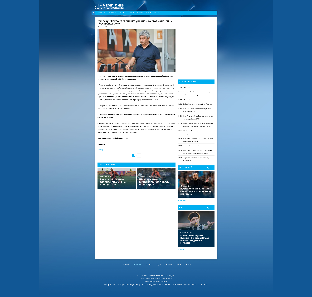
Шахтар (100, 149)
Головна (102, 13)
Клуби (140, 13)
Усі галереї (182, 200)
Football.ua (203, 284)
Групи (131, 13)
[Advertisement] (196, 35)
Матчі (122, 13)
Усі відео (181, 249)
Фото (148, 13)
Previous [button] (208, 167)
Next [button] (212, 167)
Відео (156, 13)
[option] (137, 178)
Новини (112, 13)
